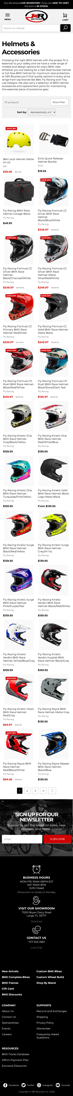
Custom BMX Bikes (49, 971)
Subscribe (57, 839)
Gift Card (8, 988)
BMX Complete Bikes (16, 977)
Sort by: (22, 112)
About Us (8, 1011)
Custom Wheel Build (50, 977)
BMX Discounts (12, 994)
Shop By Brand (46, 982)
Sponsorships (10, 1022)
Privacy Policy (45, 1022)
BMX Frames (10, 982)
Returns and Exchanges (51, 1011)
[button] (7, 17)
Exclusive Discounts (14, 1065)
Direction (36, 921)
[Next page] (52, 790)
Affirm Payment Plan (15, 1060)
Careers (7, 1034)
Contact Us (9, 1017)
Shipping (42, 1017)
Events (6, 1028)
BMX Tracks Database (15, 1054)
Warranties (43, 1028)
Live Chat (36, 947)
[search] (65, 28)
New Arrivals (10, 971)
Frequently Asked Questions (47, 1036)
